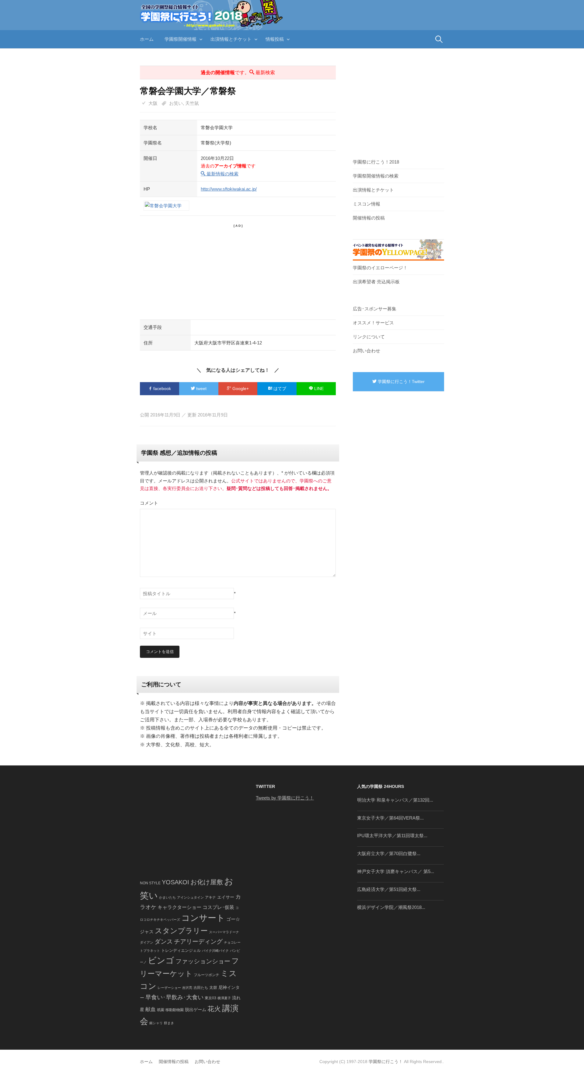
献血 (150, 1009)
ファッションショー (203, 961)
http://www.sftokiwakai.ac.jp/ (229, 189)
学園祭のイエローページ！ (380, 267)
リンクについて (369, 336)
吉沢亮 (187, 987)
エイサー (225, 897)
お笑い (176, 103)
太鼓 (213, 988)
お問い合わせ (366, 350)
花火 (214, 1009)
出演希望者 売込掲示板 (376, 281)
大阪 (153, 103)
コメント (149, 503)
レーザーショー (169, 987)
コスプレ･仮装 (218, 907)
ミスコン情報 (366, 203)
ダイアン (146, 942)
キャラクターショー (179, 907)
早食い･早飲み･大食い (174, 997)
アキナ (210, 897)
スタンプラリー (181, 931)
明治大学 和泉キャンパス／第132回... (395, 800)
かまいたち (167, 897)
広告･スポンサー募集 (374, 308)
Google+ (240, 388)
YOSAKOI (175, 882)
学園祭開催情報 (180, 39)
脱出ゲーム (195, 1009)
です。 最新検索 (238, 72)
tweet (201, 388)
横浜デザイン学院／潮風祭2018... (391, 907)
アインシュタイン (190, 897)
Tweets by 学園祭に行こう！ (285, 797)
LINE (318, 388)
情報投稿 (275, 39)
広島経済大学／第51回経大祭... (388, 889)
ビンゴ (161, 960)
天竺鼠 (192, 103)
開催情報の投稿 (369, 217)
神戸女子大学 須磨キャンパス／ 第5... (395, 871)
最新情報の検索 (221, 173)
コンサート (203, 918)
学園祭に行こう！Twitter (401, 381)
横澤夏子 (224, 998)
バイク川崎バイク (215, 950)
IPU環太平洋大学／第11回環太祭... (392, 835)
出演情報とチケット (231, 39)
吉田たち (200, 988)
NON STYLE (150, 883)
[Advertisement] (238, 270)
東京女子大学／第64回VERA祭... (390, 817)
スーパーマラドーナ (224, 932)
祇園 (160, 1010)
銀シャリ (156, 1023)
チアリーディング (198, 941)
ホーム (147, 39)
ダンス (164, 941)
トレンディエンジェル (181, 950)
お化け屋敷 (206, 882)
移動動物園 (174, 1010)
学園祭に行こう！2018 (376, 161)
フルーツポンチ (206, 975)
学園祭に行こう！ (386, 1061)
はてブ (279, 388)
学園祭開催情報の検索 (375, 175)
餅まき (169, 1023)
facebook (161, 388)
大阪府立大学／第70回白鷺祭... (388, 853)
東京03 (210, 998)
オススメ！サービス (373, 322)
